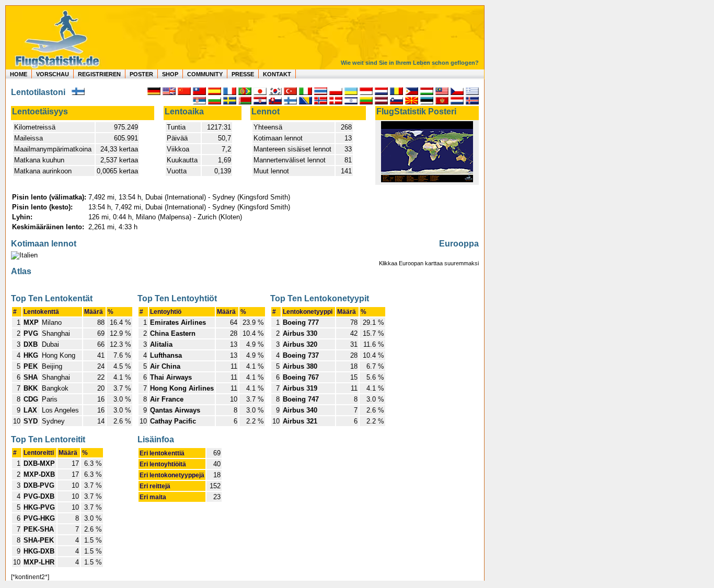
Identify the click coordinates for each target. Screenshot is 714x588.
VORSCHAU (52, 74)
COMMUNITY (205, 74)
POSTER (141, 74)
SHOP (170, 74)
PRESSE (243, 74)
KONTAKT (277, 74)
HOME (18, 74)
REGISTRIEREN (99, 74)
